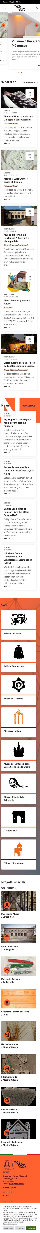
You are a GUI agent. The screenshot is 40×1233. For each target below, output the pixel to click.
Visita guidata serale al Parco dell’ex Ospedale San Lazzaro (19, 364)
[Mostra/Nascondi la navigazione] (3, 8)
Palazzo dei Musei (10, 123)
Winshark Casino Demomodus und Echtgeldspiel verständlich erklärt (18, 558)
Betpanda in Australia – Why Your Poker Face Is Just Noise (18, 470)
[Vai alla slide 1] (18, 72)
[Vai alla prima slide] (36, 25)
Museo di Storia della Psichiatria (16, 245)
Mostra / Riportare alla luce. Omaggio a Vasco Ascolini (19, 117)
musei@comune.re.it (16, 1183)
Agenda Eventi (29, 82)
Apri (7, 452)
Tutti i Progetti (8, 888)
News (5, 405)
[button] (37, 8)
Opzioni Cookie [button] (8, 1228)
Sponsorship (7, 1192)
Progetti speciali (13, 882)
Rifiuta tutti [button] (20, 1228)
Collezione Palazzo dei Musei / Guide (15, 1013)
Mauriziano (8, 307)
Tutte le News (29, 406)
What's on (8, 81)
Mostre (7, 110)
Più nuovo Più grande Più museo (19, 43)
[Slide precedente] (3, 25)
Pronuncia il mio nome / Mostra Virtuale (12, 1143)
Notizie (7, 414)
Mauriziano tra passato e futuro (17, 301)
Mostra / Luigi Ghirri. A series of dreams (16, 180)
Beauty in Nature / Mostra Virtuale (9, 1111)
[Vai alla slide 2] (21, 72)
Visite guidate (9, 229)
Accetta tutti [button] (31, 1228)
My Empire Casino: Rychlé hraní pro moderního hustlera (17, 423)
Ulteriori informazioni (10, 1224)
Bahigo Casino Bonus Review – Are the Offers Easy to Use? (16, 512)
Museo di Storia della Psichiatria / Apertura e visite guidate (16, 238)
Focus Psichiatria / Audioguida (9, 948)
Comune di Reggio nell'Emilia (12, 2)
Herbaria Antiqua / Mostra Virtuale (9, 1045)
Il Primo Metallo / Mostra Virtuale (9, 1078)
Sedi (4, 605)
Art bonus (6, 1195)
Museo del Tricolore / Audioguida (10, 980)
